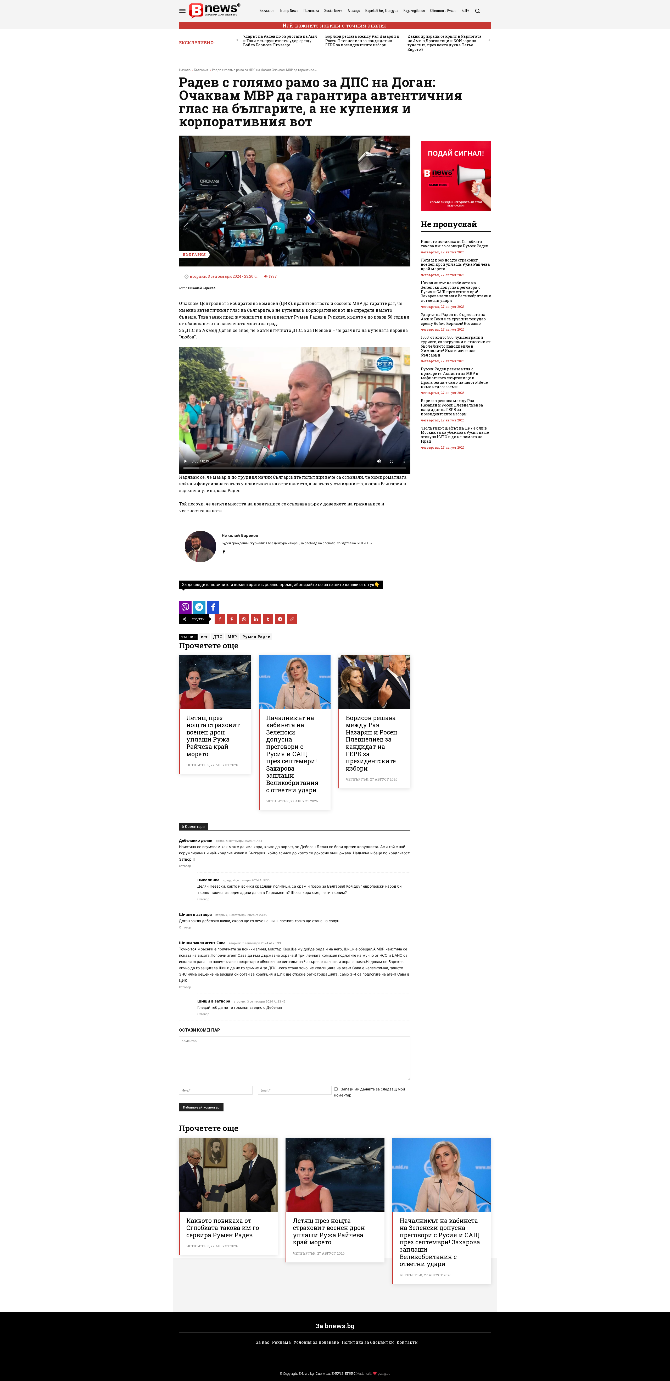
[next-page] (489, 40)
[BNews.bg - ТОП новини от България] (214, 11)
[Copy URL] (292, 619)
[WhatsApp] (244, 619)
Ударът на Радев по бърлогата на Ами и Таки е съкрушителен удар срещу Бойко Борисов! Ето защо (280, 41)
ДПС (217, 636)
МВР (232, 636)
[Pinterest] (232, 619)
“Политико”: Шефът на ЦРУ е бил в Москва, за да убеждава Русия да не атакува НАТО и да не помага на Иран (455, 435)
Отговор (185, 866)
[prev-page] (237, 40)
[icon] (185, 609)
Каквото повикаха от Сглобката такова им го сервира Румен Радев (454, 243)
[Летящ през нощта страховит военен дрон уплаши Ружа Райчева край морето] (215, 682)
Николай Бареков (201, 288)
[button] (477, 10)
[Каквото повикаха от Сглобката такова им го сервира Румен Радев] (228, 1175)
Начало (185, 70)
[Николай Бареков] (200, 546)
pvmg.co (384, 1373)
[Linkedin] (256, 619)
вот (204, 636)
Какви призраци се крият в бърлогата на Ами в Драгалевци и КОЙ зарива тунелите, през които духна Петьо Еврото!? (444, 43)
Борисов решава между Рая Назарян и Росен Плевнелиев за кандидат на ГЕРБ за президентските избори (362, 41)
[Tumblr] (268, 619)
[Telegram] (280, 619)
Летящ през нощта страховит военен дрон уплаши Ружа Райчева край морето (213, 736)
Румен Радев (256, 636)
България (201, 70)
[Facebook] (224, 551)
